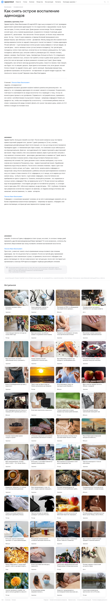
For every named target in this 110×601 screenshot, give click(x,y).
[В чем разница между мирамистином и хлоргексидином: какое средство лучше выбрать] (42, 585)
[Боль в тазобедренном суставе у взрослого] (16, 379)
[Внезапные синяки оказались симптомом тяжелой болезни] (94, 327)
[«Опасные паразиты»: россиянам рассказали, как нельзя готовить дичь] (42, 430)
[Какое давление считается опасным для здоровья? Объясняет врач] (42, 302)
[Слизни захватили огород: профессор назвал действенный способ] (68, 405)
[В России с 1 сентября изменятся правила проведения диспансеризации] (42, 456)
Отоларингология (18, 6)
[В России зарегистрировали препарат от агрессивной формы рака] (16, 533)
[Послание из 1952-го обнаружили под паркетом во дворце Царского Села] (68, 302)
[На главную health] (9, 2)
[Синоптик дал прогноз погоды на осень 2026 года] (16, 327)
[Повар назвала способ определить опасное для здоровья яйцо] (42, 353)
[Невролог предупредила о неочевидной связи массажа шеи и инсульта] (68, 585)
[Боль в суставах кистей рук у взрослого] (42, 559)
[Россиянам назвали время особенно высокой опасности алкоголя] (42, 533)
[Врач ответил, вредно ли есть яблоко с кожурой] (94, 379)
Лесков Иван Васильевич (21, 82)
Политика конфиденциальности (99, 599)
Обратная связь (72, 599)
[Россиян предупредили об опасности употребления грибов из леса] (68, 482)
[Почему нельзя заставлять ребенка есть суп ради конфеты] (94, 302)
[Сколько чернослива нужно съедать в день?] (16, 430)
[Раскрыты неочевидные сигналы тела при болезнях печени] (68, 327)
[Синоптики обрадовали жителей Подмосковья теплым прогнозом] (68, 559)
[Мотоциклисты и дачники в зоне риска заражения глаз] (68, 456)
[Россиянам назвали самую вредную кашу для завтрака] (94, 353)
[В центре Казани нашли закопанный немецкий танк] (94, 405)
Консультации (7, 6)
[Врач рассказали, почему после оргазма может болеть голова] (68, 430)
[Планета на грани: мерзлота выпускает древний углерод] (16, 508)
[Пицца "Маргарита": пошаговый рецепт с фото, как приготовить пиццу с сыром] (16, 559)
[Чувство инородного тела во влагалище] (94, 456)
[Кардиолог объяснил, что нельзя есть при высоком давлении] (16, 482)
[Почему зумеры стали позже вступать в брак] (94, 559)
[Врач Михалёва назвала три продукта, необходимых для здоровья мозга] (68, 353)
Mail (3, 599)
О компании (7, 599)
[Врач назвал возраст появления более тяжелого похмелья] (68, 533)
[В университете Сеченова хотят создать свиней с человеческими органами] (94, 482)
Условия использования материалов (58, 599)
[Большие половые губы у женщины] (16, 302)
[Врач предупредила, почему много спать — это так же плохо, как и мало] (16, 456)
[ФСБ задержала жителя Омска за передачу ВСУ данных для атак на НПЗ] (16, 405)
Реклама (14, 599)
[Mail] (2, 2)
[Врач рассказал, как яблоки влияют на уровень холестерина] (42, 327)
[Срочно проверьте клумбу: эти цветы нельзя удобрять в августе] (16, 585)
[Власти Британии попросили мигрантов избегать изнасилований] (94, 430)
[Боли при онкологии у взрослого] (42, 405)
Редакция (46, 599)
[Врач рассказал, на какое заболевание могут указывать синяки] (16, 353)
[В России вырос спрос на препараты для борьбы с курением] (68, 379)
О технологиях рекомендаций (84, 599)
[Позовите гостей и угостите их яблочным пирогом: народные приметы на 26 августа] (68, 508)
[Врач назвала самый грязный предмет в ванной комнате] (94, 533)
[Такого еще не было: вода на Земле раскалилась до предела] (42, 379)
